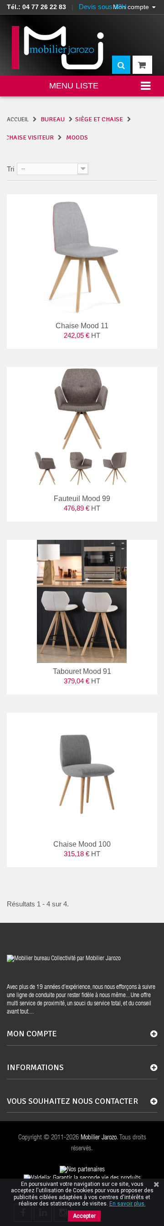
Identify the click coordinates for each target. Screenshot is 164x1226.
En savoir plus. (127, 1203)
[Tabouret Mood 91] (82, 601)
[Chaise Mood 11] (82, 255)
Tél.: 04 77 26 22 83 (36, 6)
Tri (10, 169)
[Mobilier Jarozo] (58, 47)
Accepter (84, 1216)
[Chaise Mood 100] (82, 774)
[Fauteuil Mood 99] (82, 428)
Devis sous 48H (103, 6)
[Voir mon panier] (142, 65)
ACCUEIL (18, 119)
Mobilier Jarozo (99, 1137)
